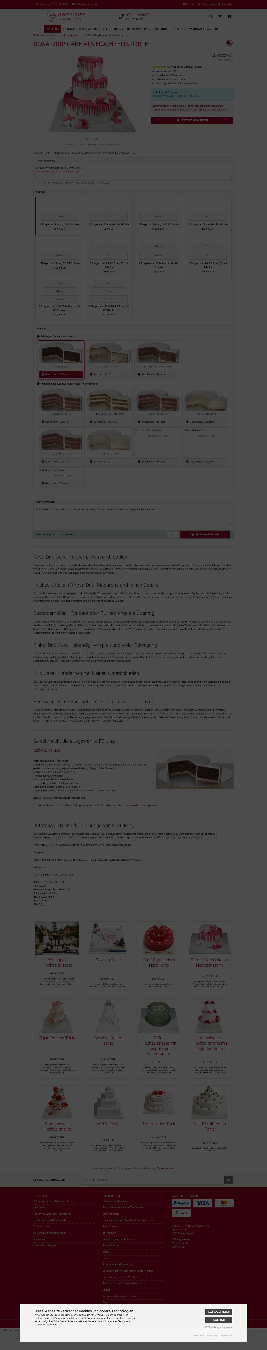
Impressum (226, 1335)
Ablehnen (219, 1320)
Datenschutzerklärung (205, 1335)
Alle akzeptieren (219, 1312)
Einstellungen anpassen (220, 1327)
